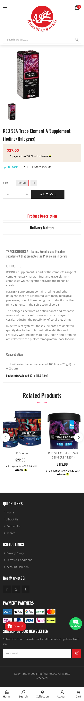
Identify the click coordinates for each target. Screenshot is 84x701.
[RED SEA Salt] (22, 429)
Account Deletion (17, 567)
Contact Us (13, 526)
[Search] (76, 39)
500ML (22, 183)
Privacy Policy (15, 553)
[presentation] (5, 437)
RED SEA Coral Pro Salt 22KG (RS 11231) (63, 455)
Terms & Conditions (19, 560)
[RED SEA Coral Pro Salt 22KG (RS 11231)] (64, 432)
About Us (12, 519)
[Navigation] (5, 7)
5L (33, 183)
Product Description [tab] (42, 216)
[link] (23, 694)
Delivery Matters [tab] (42, 227)
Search (10, 533)
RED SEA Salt (21, 453)
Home (10, 512)
